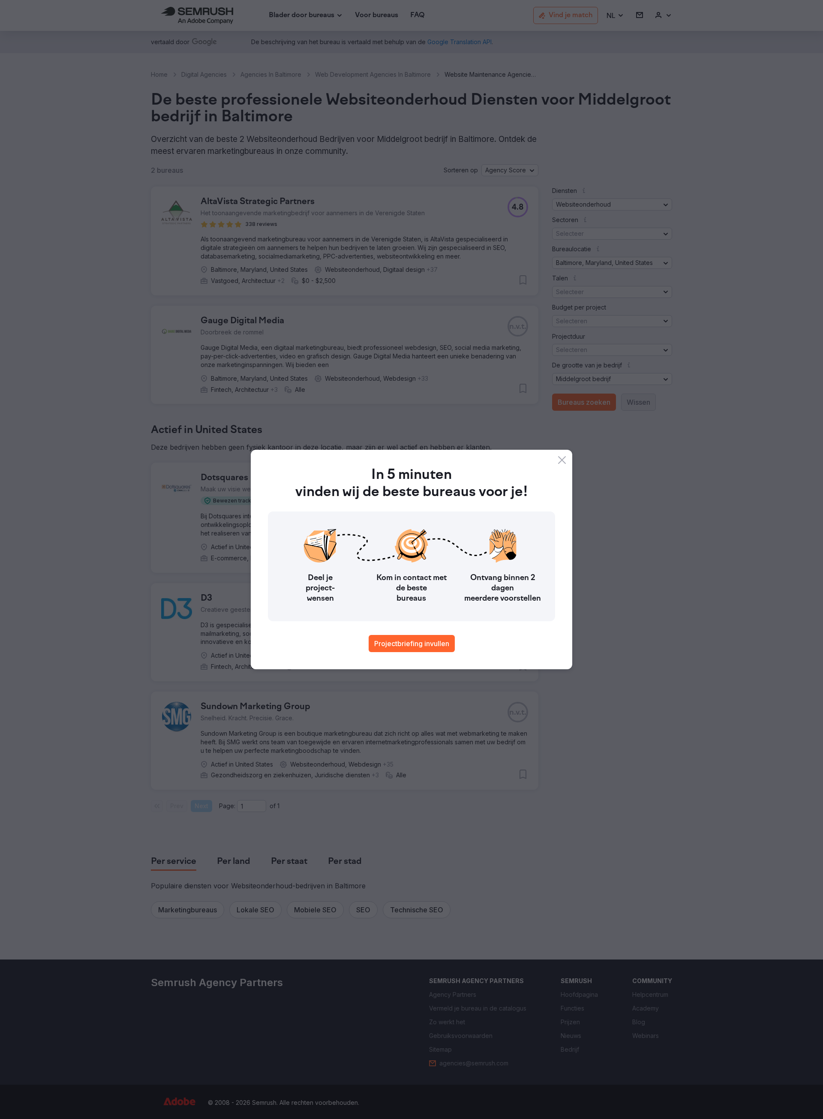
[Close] (562, 460)
